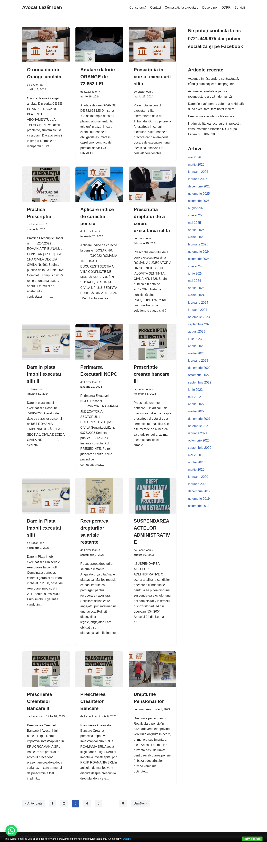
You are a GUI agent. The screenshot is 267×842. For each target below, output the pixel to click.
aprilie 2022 (196, 404)
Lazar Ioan (37, 84)
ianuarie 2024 (197, 309)
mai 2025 (194, 222)
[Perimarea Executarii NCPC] (99, 341)
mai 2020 (194, 455)
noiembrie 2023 (199, 317)
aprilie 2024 (196, 288)
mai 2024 (194, 280)
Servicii (240, 7)
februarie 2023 (198, 360)
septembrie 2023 (199, 324)
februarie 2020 (198, 476)
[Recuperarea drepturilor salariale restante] (99, 496)
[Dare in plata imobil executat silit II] (46, 341)
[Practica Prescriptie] (46, 184)
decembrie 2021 (199, 418)
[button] (11, 831)
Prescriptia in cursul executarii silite (152, 76)
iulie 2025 (195, 215)
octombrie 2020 (199, 440)
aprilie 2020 (196, 462)
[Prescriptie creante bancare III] (152, 341)
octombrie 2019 (199, 506)
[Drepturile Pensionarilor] (152, 669)
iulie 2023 (195, 339)
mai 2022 (194, 397)
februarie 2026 (198, 171)
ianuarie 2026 (197, 179)
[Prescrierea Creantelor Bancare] (99, 669)
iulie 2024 (195, 266)
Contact (155, 7)
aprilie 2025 (196, 230)
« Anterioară (33, 803)
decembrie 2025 (199, 186)
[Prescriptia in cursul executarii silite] (152, 44)
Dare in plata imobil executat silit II (44, 374)
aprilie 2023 (196, 346)
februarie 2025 (198, 244)
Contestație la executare (181, 7)
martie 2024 (196, 295)
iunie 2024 (195, 273)
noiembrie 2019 (199, 498)
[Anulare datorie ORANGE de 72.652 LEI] (99, 44)
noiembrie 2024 (199, 251)
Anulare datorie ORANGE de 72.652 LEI (97, 76)
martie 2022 (196, 411)
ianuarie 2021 (197, 433)
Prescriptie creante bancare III (151, 374)
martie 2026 (196, 164)
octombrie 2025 (199, 200)
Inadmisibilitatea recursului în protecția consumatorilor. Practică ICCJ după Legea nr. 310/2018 (214, 129)
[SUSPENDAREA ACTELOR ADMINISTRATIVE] (152, 496)
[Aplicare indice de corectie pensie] (99, 184)
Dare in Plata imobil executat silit (44, 528)
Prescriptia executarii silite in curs (211, 116)
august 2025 (196, 208)
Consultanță (137, 7)
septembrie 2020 (199, 447)
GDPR (226, 7)
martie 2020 (196, 469)
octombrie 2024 (199, 258)
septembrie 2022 (199, 382)
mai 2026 (194, 157)
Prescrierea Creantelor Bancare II (39, 701)
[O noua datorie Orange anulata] (46, 44)
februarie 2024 (198, 302)
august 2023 (196, 331)
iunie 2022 (195, 389)
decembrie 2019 (199, 491)
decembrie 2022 (199, 367)
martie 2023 (196, 353)
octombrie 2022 (199, 375)
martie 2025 (196, 237)
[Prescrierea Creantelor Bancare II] (46, 669)
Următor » (140, 803)
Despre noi (210, 7)
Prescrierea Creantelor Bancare (92, 701)
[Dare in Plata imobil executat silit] (46, 496)
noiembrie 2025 (199, 193)
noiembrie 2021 (199, 426)
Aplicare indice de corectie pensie (97, 216)
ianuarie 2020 (197, 484)
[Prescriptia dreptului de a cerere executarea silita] (152, 184)
